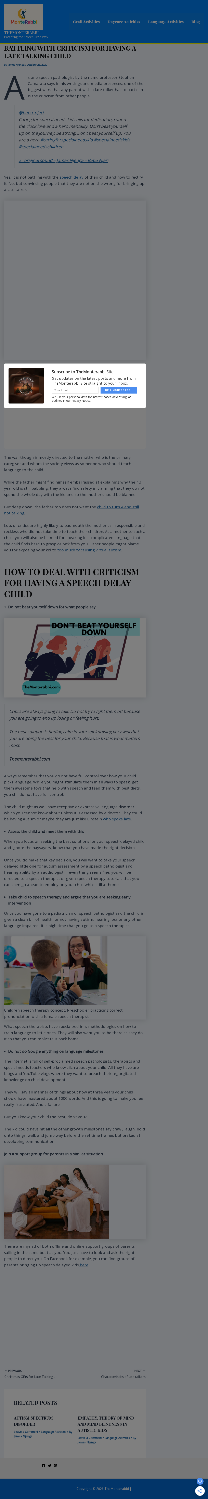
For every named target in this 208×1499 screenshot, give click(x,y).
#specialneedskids (112, 140)
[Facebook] (43, 1466)
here (83, 1265)
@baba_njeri (31, 112)
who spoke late (117, 819)
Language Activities (166, 21)
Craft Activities (86, 21)
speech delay (72, 177)
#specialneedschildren (41, 147)
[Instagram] (55, 1466)
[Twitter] (49, 1466)
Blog (195, 21)
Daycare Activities (123, 21)
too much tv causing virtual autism (89, 550)
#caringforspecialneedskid (66, 140)
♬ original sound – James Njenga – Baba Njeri (63, 160)
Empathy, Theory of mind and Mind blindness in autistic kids (106, 1424)
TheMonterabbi (21, 32)
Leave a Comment (26, 1432)
